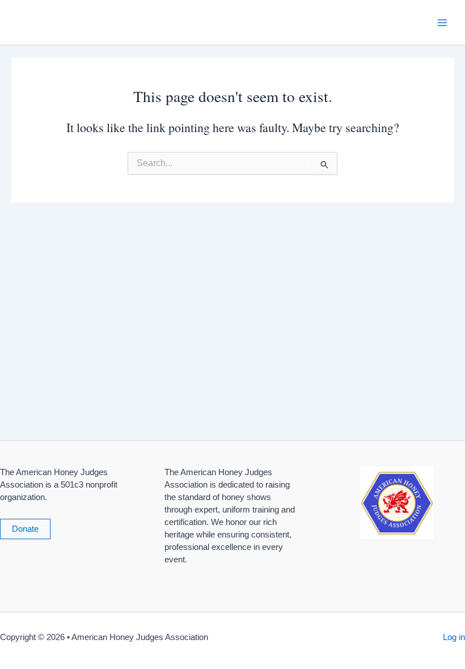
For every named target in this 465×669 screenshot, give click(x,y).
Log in (454, 637)
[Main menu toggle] (442, 22)
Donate (25, 528)
